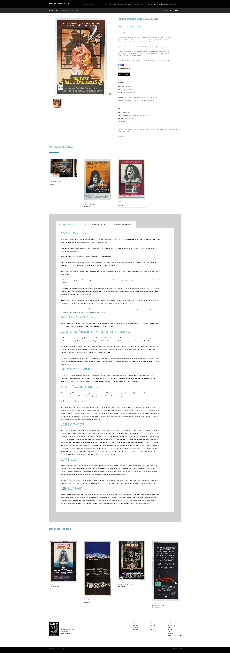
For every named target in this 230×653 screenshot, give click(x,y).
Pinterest (136, 629)
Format (136, 4)
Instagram (136, 627)
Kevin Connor (164, 129)
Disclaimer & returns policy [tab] (122, 224)
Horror (157, 129)
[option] (80, 57)
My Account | (168, 10)
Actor (142, 4)
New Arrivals (122, 4)
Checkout (177, 10)
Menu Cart (173, 4)
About (85, 4)
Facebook (136, 625)
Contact (104, 4)
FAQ (98, 4)
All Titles (112, 4)
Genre (130, 4)
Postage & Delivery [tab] (99, 224)
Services (92, 4)
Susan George (126, 131)
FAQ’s (86, 248)
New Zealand (173, 129)
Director (149, 4)
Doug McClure (140, 129)
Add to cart (123, 74)
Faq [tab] (84, 224)
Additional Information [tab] (67, 224)
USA (132, 131)
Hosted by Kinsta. (177, 648)
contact (74, 256)
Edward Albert (150, 129)
